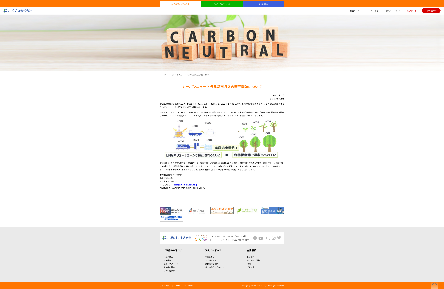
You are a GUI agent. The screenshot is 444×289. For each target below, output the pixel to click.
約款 (249, 263)
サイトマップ (165, 285)
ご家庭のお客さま (180, 3)
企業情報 (263, 3)
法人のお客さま (222, 3)
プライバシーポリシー (184, 285)
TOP (166, 75)
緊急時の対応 (412, 10)
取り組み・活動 (253, 260)
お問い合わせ (431, 10)
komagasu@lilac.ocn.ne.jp (185, 184)
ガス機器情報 (210, 260)
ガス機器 (374, 10)
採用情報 (250, 267)
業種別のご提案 (211, 263)
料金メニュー (355, 10)
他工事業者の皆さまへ (214, 267)
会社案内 (250, 256)
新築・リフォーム (393, 10)
